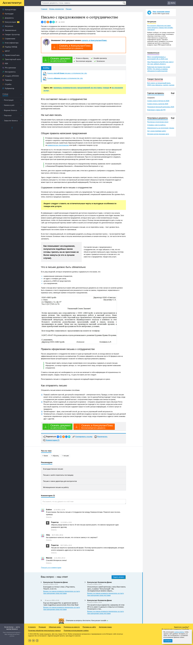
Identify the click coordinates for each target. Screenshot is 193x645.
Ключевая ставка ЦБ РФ (156, 110)
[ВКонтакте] (42, 22)
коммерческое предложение (58, 145)
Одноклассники (37, 640)
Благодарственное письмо (53, 469)
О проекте (32, 627)
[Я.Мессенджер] (53, 22)
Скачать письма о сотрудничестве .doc (67, 73)
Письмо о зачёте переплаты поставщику (58, 475)
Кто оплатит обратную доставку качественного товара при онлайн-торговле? (160, 27)
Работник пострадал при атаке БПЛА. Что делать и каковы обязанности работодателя (158, 69)
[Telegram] (45, 22)
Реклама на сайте (89, 627)
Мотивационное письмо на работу (56, 487)
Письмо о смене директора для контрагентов (60, 481)
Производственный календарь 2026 (160, 107)
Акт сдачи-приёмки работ (156, 131)
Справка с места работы (156, 125)
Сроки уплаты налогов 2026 (157, 104)
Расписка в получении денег (157, 122)
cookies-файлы (179, 632)
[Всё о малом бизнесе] (12, 3)
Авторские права (105, 627)
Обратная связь (55, 627)
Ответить (49, 517)
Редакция (42, 627)
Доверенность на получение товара (160, 128)
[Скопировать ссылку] (56, 22)
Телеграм (29, 640)
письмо (66, 456)
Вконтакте (33, 640)
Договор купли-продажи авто (158, 134)
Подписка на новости (72, 627)
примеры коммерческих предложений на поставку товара (81, 88)
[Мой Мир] (50, 22)
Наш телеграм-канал (161, 12)
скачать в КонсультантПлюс (94, 40)
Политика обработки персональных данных (44, 630)
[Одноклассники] (48, 22)
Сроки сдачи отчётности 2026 (158, 101)
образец (56, 456)
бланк (46, 456)
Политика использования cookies (76, 630)
